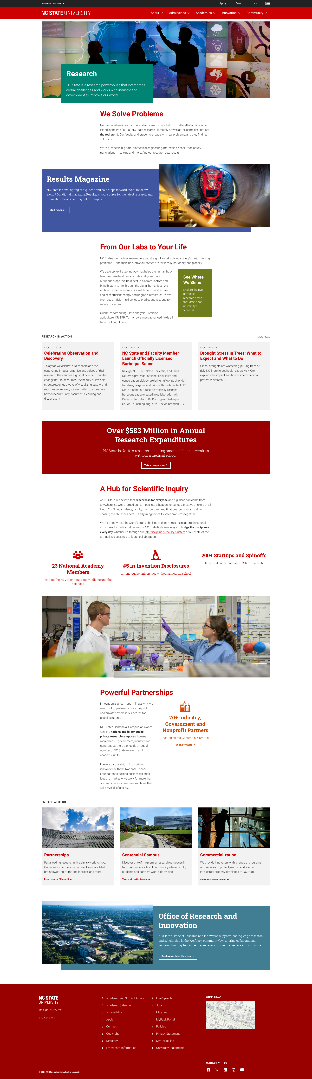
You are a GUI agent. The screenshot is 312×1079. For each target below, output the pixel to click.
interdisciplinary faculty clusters (165, 532)
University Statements (170, 1047)
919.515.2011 (47, 1018)
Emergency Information (121, 1047)
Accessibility (114, 1012)
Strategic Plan (165, 1040)
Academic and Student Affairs (125, 998)
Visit (239, 3)
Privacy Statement (168, 1033)
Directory (112, 1040)
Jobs (159, 1005)
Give (254, 3)
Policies (161, 1026)
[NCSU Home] (66, 13)
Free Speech (164, 998)
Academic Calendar (118, 1005)
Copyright (112, 1033)
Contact (111, 1026)
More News (263, 336)
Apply (223, 3)
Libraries (161, 1012)
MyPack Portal (165, 1019)
